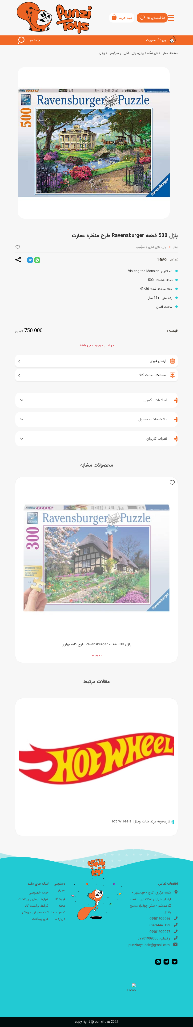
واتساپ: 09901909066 (154, 938)
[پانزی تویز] (54, 17)
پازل (102, 53)
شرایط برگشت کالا (36, 905)
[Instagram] (175, 961)
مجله (62, 905)
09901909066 (159, 918)
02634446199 (159, 925)
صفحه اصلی (169, 53)
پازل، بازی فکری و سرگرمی (126, 53)
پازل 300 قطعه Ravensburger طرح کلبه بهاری (96, 644)
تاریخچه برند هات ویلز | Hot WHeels (140, 821)
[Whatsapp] (158, 961)
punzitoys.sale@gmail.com (149, 945)
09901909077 (159, 932)
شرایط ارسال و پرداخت (33, 899)
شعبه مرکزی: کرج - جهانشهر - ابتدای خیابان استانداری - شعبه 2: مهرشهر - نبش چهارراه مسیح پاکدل (150, 902)
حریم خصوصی (38, 892)
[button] (17, 247)
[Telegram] (166, 961)
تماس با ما (58, 912)
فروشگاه (152, 53)
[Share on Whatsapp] (37, 260)
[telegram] (30, 260)
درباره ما (60, 918)
